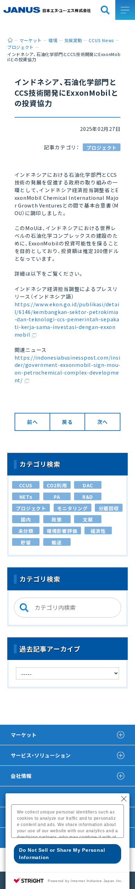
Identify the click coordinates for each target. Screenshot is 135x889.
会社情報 (21, 775)
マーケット (24, 734)
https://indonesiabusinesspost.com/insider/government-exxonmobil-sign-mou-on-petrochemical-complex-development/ (67, 369)
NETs (26, 496)
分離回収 (109, 508)
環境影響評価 (62, 530)
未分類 (26, 530)
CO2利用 (57, 485)
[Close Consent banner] (123, 798)
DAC (88, 485)
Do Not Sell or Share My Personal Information (62, 853)
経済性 (98, 530)
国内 (26, 519)
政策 (57, 519)
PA (57, 496)
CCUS (26, 485)
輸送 (57, 542)
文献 (88, 519)
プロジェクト (102, 147)
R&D (87, 496)
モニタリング (72, 508)
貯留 (26, 542)
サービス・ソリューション (41, 755)
